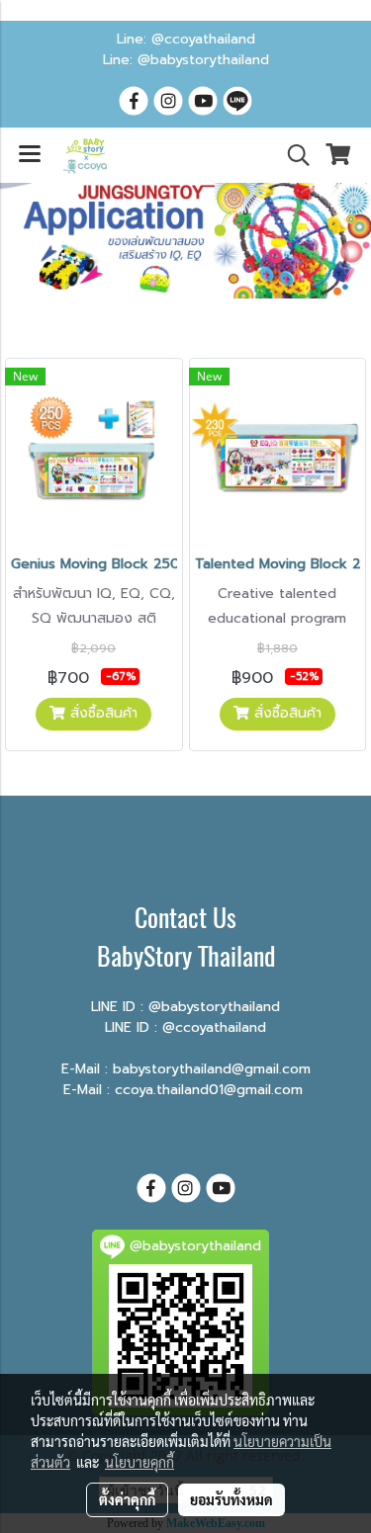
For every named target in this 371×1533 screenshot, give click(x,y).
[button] (292, 155)
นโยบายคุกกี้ (139, 1462)
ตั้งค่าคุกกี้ (127, 1499)
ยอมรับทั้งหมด (231, 1499)
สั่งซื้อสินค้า (101, 713)
